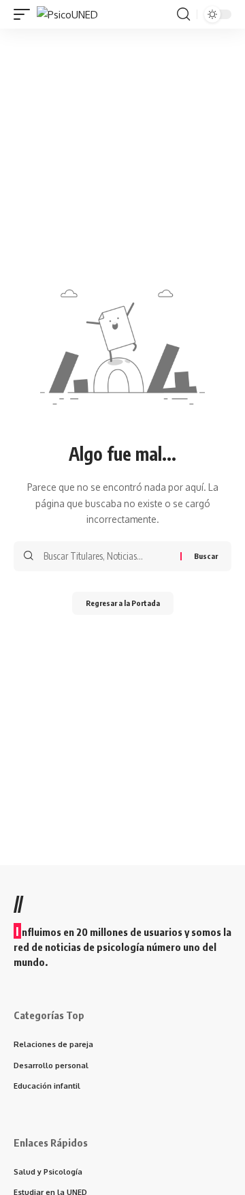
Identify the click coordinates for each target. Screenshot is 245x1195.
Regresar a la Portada (123, 603)
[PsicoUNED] (67, 14)
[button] (25, 14)
